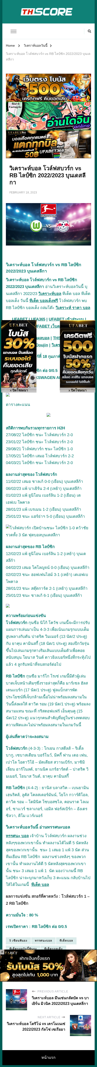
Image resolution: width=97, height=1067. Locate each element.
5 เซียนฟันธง (18, 940)
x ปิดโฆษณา (19, 390)
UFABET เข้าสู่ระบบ (66, 319)
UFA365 (38, 319)
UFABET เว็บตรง (49, 326)
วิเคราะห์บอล (49, 293)
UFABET (20, 319)
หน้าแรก (48, 1057)
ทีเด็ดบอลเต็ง (53, 948)
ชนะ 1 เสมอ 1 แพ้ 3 (58, 850)
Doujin (42, 345)
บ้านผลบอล (39, 338)
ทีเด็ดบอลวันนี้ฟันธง (23, 948)
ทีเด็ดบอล (66, 940)
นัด (77, 850)
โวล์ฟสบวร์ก (17, 623)
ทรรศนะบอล (43, 940)
